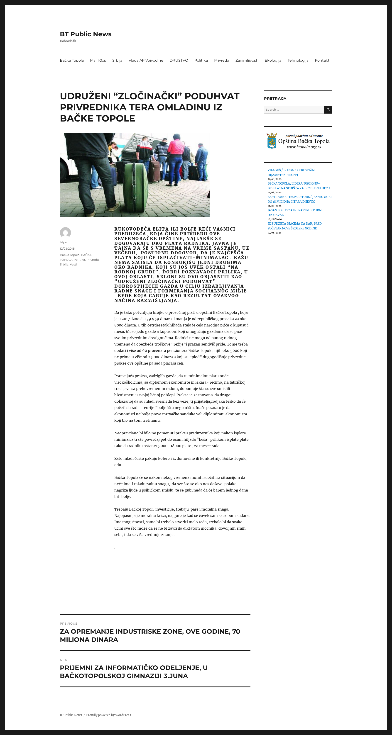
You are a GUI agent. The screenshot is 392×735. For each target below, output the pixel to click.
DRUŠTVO (179, 60)
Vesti (73, 264)
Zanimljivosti (246, 60)
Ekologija (273, 60)
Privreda (221, 60)
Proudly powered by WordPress (108, 715)
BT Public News (86, 34)
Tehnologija (298, 60)
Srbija (117, 60)
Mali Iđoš (98, 60)
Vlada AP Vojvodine (146, 60)
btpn (63, 242)
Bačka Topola (72, 60)
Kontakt (322, 60)
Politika (201, 60)
